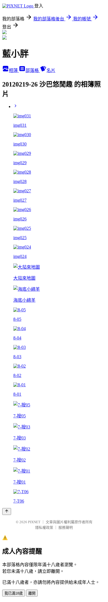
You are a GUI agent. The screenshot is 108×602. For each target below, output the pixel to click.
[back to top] (6, 511)
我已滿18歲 (13, 593)
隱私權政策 (44, 527)
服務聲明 (65, 527)
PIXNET (34, 522)
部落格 (32, 70)
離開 (31, 593)
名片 (51, 70)
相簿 (14, 70)
